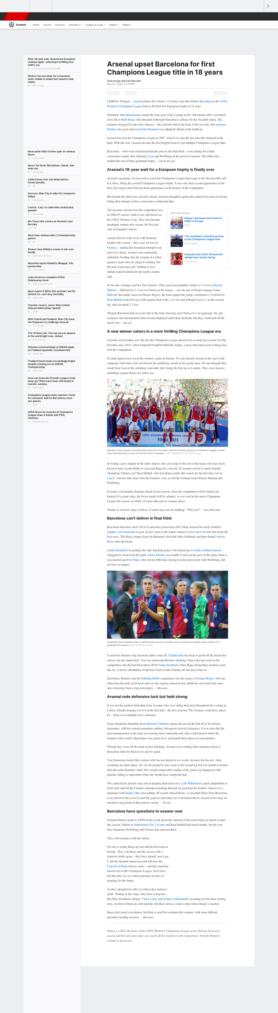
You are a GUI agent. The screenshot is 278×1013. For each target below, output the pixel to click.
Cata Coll (199, 532)
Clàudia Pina (176, 655)
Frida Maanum (149, 129)
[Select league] (18, 6)
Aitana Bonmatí (116, 550)
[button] (259, 16)
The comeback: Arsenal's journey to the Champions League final (204, 238)
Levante (160, 824)
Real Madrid (114, 299)
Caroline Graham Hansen (206, 550)
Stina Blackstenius (130, 115)
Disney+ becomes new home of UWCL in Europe (203, 220)
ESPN (16, 16)
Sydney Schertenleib (175, 899)
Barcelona (206, 101)
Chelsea (111, 247)
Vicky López (150, 899)
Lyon (151, 156)
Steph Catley (133, 793)
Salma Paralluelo (169, 665)
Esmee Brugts (205, 678)
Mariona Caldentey (157, 723)
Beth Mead (127, 119)
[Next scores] (267, 6)
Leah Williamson (190, 783)
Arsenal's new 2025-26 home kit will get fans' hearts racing (203, 256)
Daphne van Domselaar (121, 532)
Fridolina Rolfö (150, 678)
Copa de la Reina (117, 866)
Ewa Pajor (133, 560)
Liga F (111, 478)
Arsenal (137, 101)
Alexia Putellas (156, 555)
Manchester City (144, 824)
